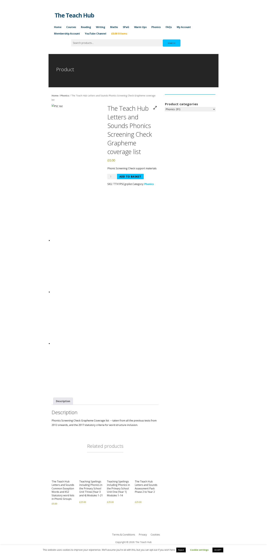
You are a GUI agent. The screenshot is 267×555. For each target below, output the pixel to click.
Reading (86, 27)
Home (57, 27)
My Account (184, 27)
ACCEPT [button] (217, 549)
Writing (100, 27)
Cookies (155, 534)
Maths (114, 27)
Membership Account (67, 33)
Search (171, 43)
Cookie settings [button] (199, 549)
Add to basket (130, 176)
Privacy (143, 534)
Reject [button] (181, 549)
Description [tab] (63, 401)
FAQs (169, 27)
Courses (71, 27)
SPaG (126, 27)
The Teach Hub (74, 15)
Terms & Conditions (123, 534)
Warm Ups (140, 27)
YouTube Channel (95, 33)
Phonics (156, 27)
